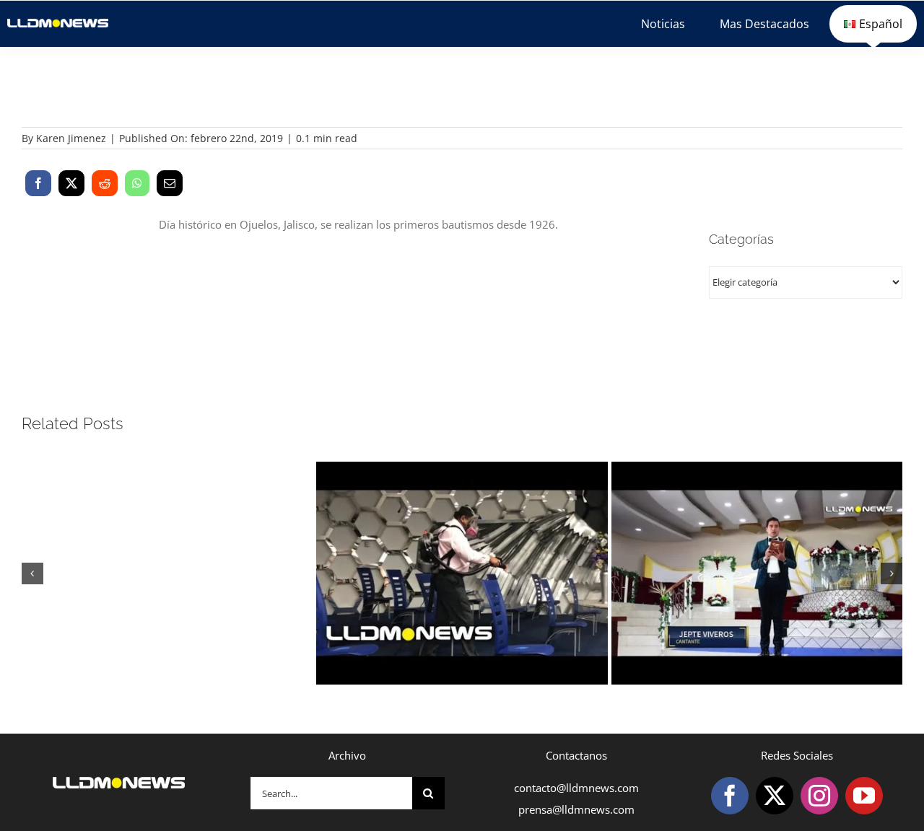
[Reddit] (104, 183)
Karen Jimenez (71, 138)
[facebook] (730, 795)
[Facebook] (38, 183)
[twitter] (774, 795)
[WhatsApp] (137, 183)
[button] (32, 573)
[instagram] (819, 795)
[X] (71, 183)
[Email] (169, 183)
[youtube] (864, 795)
